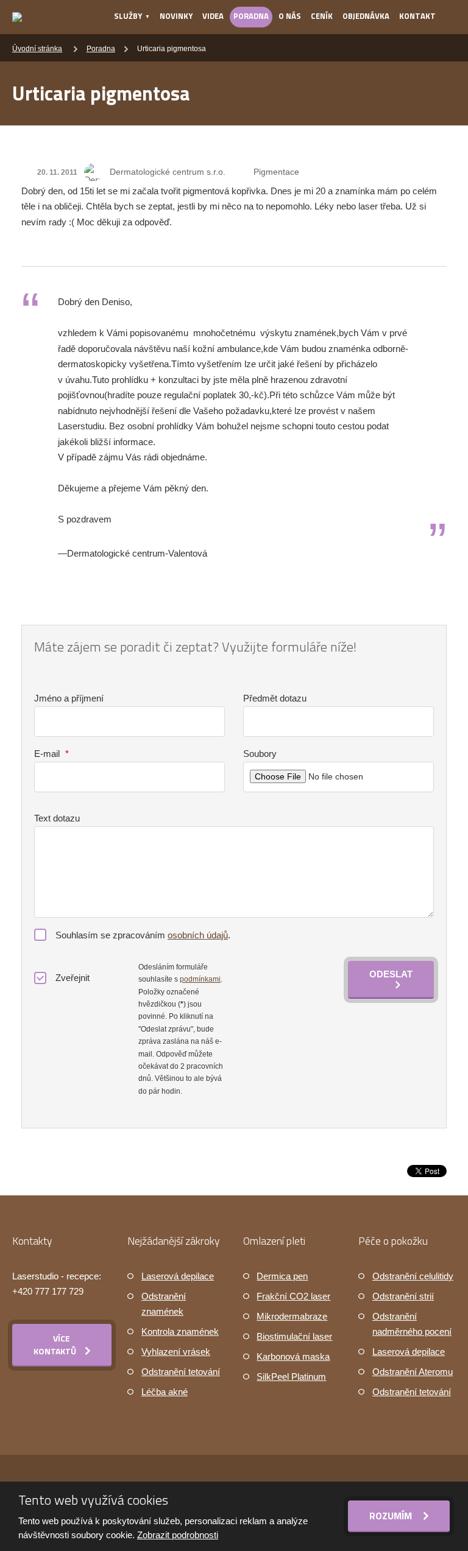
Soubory (260, 753)
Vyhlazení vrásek (175, 1351)
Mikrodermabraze (292, 1316)
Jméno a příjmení (69, 698)
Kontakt (417, 16)
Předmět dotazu (275, 698)
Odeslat (391, 974)
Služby (128, 16)
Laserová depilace (177, 1276)
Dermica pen (282, 1276)
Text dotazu (57, 818)
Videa (213, 16)
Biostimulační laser (294, 1336)
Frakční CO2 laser (293, 1296)
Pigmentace (276, 172)
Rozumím (391, 1515)
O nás (289, 16)
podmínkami (200, 979)
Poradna (251, 16)
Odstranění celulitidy (412, 1276)
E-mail (51, 753)
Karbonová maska (293, 1356)
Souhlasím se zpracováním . (142, 935)
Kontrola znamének (180, 1331)
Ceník (322, 16)
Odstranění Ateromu (412, 1371)
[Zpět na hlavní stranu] (27, 17)
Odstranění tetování (180, 1371)
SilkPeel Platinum (291, 1376)
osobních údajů (198, 935)
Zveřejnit (72, 977)
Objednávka (365, 16)
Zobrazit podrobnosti (177, 1535)
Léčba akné (164, 1392)
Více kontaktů (55, 1344)
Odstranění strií (403, 1296)
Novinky (176, 16)
